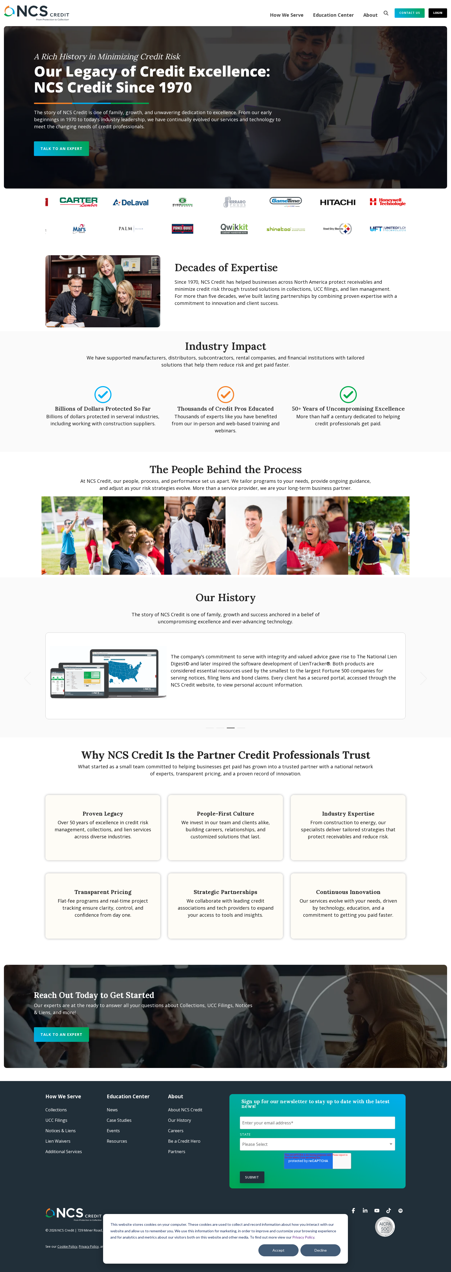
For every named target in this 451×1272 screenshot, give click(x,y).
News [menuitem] (112, 1110)
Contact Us (409, 13)
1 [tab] (208, 730)
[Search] (386, 13)
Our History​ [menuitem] (179, 1120)
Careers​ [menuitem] (175, 1131)
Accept (278, 1250)
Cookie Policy (67, 1246)
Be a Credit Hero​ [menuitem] (184, 1141)
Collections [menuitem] (56, 1110)
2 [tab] (219, 730)
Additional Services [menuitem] (63, 1151)
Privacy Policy (303, 1237)
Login (437, 13)
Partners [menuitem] (176, 1151)
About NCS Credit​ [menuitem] (185, 1110)
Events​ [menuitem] (113, 1131)
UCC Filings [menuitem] (56, 1120)
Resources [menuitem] (117, 1141)
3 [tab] (229, 730)
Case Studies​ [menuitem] (119, 1120)
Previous (30, 678)
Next (420, 678)
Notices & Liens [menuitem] (60, 1131)
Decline (320, 1250)
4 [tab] (239, 730)
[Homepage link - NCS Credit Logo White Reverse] (73, 1218)
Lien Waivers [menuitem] (57, 1141)
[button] (354, 1211)
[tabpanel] (225, 675)
